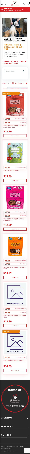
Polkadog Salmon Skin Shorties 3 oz (13, 360)
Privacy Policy (5, 451)
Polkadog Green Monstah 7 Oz (12, 170)
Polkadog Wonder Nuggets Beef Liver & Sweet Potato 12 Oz (14, 126)
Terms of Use (14, 451)
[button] (24, 3)
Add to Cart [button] (15, 180)
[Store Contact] (5, 3)
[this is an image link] (15, 398)
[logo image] (15, 3)
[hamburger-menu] (2, 3)
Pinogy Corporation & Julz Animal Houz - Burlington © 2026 (12, 447)
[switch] (9, 83)
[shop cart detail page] (28, 3)
